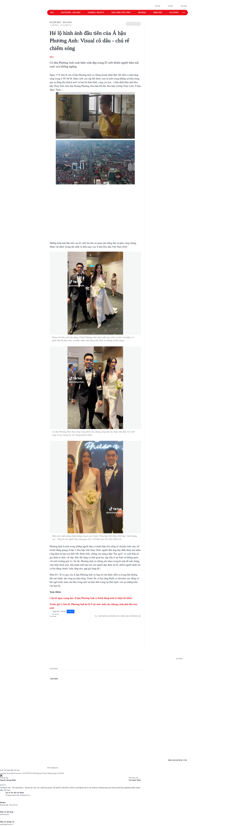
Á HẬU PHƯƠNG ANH (104, 616)
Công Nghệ (124, 788)
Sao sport (174, 12)
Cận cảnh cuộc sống (121, 12)
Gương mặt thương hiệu (111, 788)
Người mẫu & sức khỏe (87, 788)
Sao (52, 12)
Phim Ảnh (68, 788)
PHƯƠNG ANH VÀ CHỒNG (117, 616)
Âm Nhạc (62, 788)
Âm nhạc (142, 12)
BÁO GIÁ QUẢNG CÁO (177, 760)
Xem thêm (54, 679)
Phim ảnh (157, 12)
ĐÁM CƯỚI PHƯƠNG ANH (133, 616)
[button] (133, 24)
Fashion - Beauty (96, 12)
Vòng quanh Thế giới (51, 788)
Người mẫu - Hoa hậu (70, 12)
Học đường (99, 788)
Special (130, 788)
